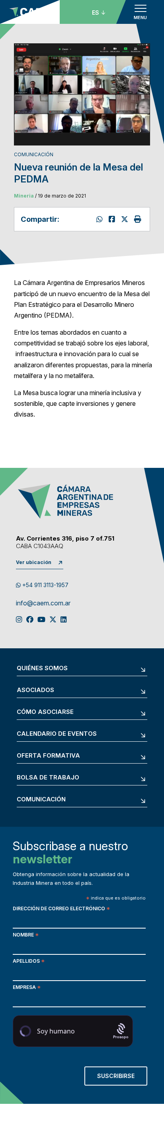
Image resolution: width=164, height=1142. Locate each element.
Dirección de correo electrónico (61, 909)
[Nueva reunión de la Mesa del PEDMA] (125, 219)
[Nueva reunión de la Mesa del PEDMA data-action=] (100, 219)
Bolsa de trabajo (48, 777)
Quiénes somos (42, 668)
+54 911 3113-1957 (44, 585)
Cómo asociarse (45, 712)
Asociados (35, 690)
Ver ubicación (33, 562)
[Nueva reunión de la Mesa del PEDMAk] (113, 219)
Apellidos (29, 962)
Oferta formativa (48, 755)
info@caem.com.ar (43, 603)
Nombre (26, 935)
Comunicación (41, 799)
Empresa (27, 988)
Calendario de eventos (57, 734)
